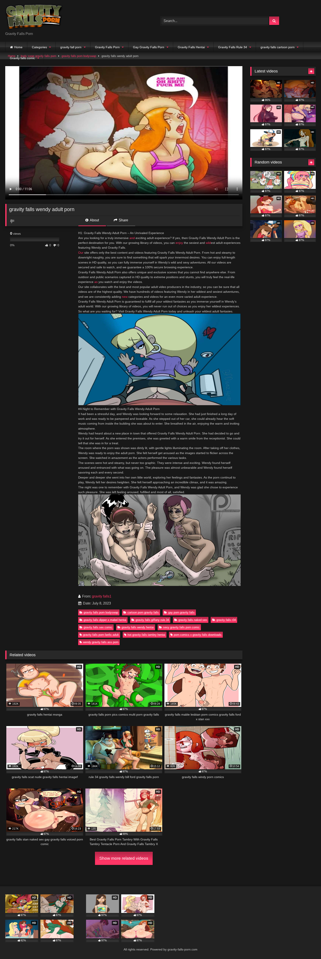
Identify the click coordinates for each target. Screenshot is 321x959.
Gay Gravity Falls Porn (148, 47)
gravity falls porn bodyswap (101, 612)
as (96, 282)
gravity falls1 (101, 596)
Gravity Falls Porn (107, 47)
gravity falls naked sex (192, 620)
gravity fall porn (70, 47)
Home (18, 47)
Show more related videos (123, 858)
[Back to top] (307, 946)
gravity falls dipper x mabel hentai (105, 620)
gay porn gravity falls (181, 612)
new (125, 296)
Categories (39, 47)
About (94, 220)
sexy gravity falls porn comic (181, 627)
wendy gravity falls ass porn (100, 642)
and (132, 238)
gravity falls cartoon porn (278, 47)
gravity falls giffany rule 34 (152, 620)
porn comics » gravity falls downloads (197, 634)
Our (80, 252)
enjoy (179, 242)
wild (208, 242)
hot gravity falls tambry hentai (146, 634)
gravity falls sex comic (98, 627)
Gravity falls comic (22, 58)
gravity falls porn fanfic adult (101, 634)
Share (123, 220)
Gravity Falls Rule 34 (232, 47)
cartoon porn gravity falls (143, 612)
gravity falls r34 (226, 620)
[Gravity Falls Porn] (34, 17)
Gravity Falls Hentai (191, 47)
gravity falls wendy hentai (138, 627)
